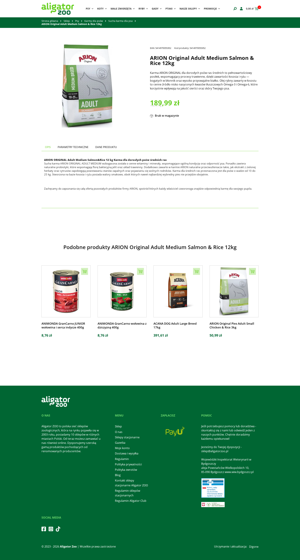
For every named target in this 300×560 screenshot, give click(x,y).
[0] (256, 8)
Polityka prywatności (128, 464)
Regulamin (122, 459)
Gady (155, 8)
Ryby (142, 8)
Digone (254, 546)
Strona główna (49, 21)
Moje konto (122, 448)
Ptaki (169, 8)
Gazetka (120, 443)
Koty (100, 8)
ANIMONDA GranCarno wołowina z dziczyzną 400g (122, 325)
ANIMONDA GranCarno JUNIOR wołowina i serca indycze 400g (63, 325)
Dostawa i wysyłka (126, 453)
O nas (118, 432)
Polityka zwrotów (126, 470)
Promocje (210, 8)
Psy (88, 8)
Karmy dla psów (93, 21)
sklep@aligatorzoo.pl (214, 451)
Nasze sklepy (188, 8)
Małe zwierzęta (121, 8)
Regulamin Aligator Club (130, 501)
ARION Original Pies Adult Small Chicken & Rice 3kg (232, 325)
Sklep (67, 21)
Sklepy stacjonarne (127, 437)
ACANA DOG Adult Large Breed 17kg (175, 325)
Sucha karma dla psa (120, 21)
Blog (118, 475)
